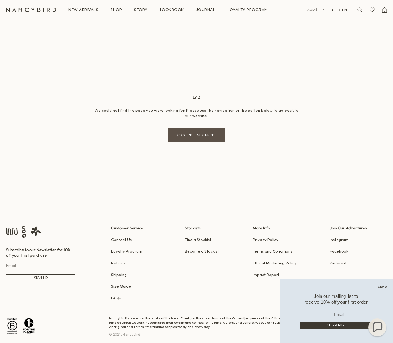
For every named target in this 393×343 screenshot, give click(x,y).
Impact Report (266, 274)
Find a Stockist (198, 239)
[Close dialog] (382, 287)
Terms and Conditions (272, 251)
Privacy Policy (265, 239)
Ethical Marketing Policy (275, 262)
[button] (377, 327)
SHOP (116, 9)
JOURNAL (206, 9)
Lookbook (172, 9)
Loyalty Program (126, 251)
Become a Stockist (202, 251)
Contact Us (121, 239)
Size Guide (121, 286)
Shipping (119, 274)
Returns (118, 262)
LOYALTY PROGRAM (248, 9)
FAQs (116, 297)
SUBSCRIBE (336, 325)
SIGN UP (41, 277)
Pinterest (338, 262)
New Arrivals (83, 9)
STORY (141, 9)
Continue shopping (196, 135)
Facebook (339, 251)
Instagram (339, 239)
